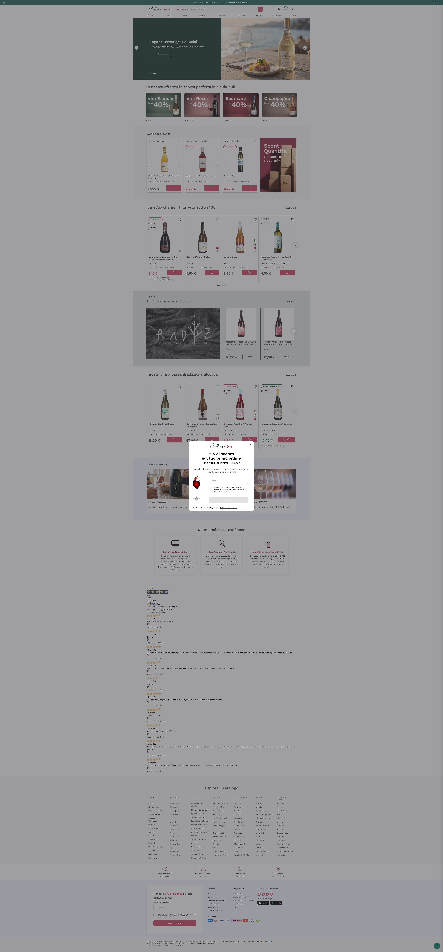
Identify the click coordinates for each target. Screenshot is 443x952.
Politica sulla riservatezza (228, 508)
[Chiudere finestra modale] (250, 444)
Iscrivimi (228, 500)
